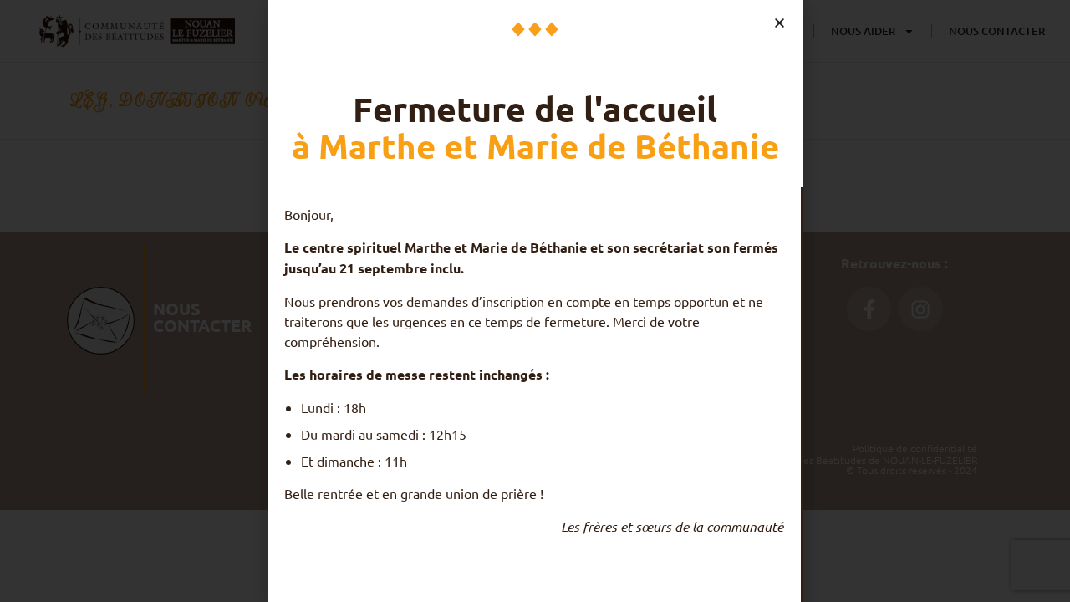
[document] (535, 301)
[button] (779, 23)
